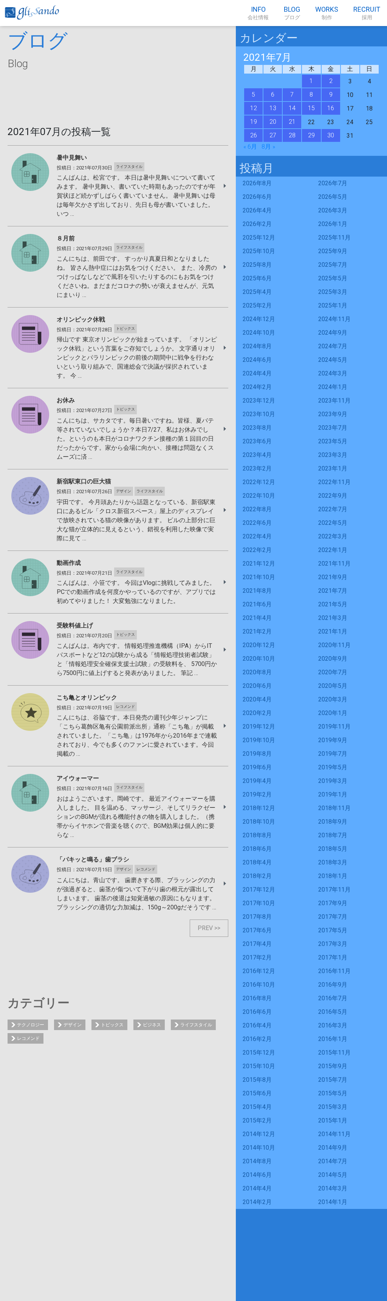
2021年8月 (257, 590)
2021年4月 (257, 617)
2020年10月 (259, 658)
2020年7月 (332, 672)
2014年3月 (332, 1188)
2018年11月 (334, 808)
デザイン (72, 1024)
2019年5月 (332, 767)
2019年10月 (259, 740)
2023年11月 (334, 400)
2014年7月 (332, 1161)
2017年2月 (257, 957)
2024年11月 (334, 319)
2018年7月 (332, 835)
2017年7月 (332, 916)
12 (253, 108)
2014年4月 (257, 1188)
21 (292, 121)
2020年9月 (332, 658)
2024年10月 (259, 332)
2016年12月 (259, 971)
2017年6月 (257, 930)
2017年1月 (332, 957)
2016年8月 (257, 998)
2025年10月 (259, 251)
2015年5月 (332, 1093)
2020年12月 (259, 645)
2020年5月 (332, 685)
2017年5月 (332, 930)
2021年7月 (332, 590)
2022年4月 (257, 536)
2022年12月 (259, 482)
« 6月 (250, 146)
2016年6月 (257, 1011)
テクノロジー (30, 1024)
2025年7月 (332, 264)
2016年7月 (332, 998)
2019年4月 (257, 780)
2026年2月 (257, 224)
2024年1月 (332, 387)
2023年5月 (332, 441)
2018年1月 (332, 876)
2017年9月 (332, 903)
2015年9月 (332, 1066)
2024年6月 (257, 359)
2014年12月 (259, 1134)
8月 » (268, 146)
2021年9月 (332, 577)
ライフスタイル (196, 1024)
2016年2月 (257, 1039)
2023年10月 (259, 414)
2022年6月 (257, 522)
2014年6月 (257, 1174)
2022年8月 (257, 509)
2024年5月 (332, 359)
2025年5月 (332, 278)
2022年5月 (332, 522)
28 (292, 135)
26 (253, 135)
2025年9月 (332, 251)
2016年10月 (259, 984)
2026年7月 (332, 183)
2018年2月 (257, 876)
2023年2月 (257, 468)
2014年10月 (259, 1147)
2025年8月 (257, 264)
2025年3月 (332, 291)
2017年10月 (259, 903)
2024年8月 (257, 346)
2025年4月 (257, 291)
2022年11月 (334, 482)
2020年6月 (257, 685)
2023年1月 (332, 468)
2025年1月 (332, 305)
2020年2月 (257, 713)
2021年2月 (257, 631)
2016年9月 (332, 984)
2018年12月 (259, 808)
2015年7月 (332, 1079)
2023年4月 (257, 454)
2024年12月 (259, 319)
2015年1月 (332, 1120)
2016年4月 (257, 1025)
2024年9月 (332, 332)
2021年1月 (332, 631)
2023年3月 (332, 454)
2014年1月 (332, 1202)
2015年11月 (334, 1052)
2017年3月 (332, 943)
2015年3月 (332, 1106)
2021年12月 (259, 563)
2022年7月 (332, 509)
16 (330, 108)
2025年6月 (257, 278)
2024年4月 (257, 373)
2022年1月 (332, 550)
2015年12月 (259, 1052)
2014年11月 (334, 1134)
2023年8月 (257, 427)
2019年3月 (332, 780)
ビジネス (152, 1024)
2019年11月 (334, 726)
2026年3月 (332, 210)
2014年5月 (332, 1174)
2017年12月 (259, 889)
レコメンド (28, 1038)
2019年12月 (259, 726)
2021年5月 (332, 604)
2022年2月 (257, 550)
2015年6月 (257, 1093)
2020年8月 (257, 672)
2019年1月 (332, 794)
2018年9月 (332, 821)
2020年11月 (334, 645)
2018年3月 (332, 862)
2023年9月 (332, 414)
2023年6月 (257, 441)
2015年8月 (257, 1079)
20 (272, 121)
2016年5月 (332, 1011)
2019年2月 (257, 794)
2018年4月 (257, 862)
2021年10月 (259, 577)
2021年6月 (257, 604)
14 (292, 108)
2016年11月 (334, 971)
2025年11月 (334, 237)
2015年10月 (259, 1066)
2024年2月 (257, 387)
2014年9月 (332, 1147)
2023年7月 (332, 427)
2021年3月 (332, 617)
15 (311, 108)
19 (253, 121)
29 (311, 135)
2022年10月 (259, 495)
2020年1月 (332, 713)
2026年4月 (257, 210)
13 (272, 108)
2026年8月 (257, 183)
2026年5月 (332, 196)
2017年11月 (334, 889)
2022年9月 (332, 495)
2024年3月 (332, 373)
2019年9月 (332, 740)
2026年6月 (257, 196)
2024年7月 (332, 346)
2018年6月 (257, 848)
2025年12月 (259, 237)
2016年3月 (332, 1025)
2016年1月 (332, 1039)
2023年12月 (259, 400)
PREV (205, 928)
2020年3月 (332, 699)
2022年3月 (332, 536)
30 (330, 135)
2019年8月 (257, 753)
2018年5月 (332, 848)
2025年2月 (257, 305)
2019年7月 (332, 753)
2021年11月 (334, 563)
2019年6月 (257, 767)
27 (272, 135)
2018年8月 (257, 835)
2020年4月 (257, 699)
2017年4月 (257, 943)
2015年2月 (257, 1120)
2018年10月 (259, 821)
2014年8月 (257, 1161)
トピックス (112, 1024)
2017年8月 (257, 916)
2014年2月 (257, 1202)
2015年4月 (257, 1106)
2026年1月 (332, 224)
